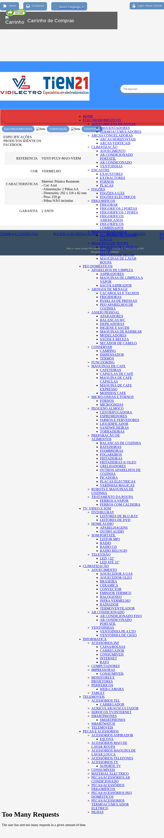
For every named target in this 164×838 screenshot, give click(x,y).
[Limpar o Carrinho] (101, 20)
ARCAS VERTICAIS (115, 143)
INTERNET (108, 658)
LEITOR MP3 (110, 539)
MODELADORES (113, 335)
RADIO (105, 543)
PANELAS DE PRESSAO (118, 301)
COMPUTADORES (105, 666)
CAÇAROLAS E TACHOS (119, 293)
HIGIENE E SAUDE (115, 328)
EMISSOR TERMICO (115, 593)
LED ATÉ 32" (110, 562)
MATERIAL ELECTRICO (110, 773)
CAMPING (108, 351)
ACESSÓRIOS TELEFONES (112, 758)
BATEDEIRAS (110, 447)
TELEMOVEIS (102, 727)
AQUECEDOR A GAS (116, 574)
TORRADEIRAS (112, 431)
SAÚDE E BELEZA (114, 339)
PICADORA (109, 477)
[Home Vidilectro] (44, 108)
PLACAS (106, 185)
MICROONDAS (111, 404)
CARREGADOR (112, 650)
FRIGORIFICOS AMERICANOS (112, 218)
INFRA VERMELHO (115, 600)
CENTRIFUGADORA (116, 412)
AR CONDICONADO (116, 162)
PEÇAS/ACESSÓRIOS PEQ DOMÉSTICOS (111, 794)
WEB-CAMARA (112, 689)
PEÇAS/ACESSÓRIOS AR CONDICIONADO (110, 779)
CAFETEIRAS (110, 370)
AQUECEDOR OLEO (116, 577)
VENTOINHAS (111, 166)
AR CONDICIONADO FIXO (121, 616)
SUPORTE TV (110, 766)
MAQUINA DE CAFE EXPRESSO (116, 387)
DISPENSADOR (112, 354)
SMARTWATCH (103, 723)
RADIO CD (108, 547)
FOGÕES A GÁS (112, 193)
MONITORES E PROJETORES (103, 679)
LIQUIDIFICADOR (114, 424)
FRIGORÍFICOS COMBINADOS (112, 226)
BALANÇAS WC (112, 320)
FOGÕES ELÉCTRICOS (118, 197)
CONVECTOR (111, 589)
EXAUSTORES (111, 174)
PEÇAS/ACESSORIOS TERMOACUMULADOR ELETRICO (110, 804)
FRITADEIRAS (111, 458)
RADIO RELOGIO (113, 550)
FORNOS (107, 181)
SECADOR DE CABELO (118, 343)
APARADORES (111, 316)
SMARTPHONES (112, 720)
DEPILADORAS (112, 324)
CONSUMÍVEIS (103, 770)
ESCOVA (107, 739)
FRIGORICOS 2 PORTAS (118, 208)
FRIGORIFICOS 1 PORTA (119, 212)
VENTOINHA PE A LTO (118, 631)
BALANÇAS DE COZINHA (120, 443)
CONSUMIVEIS (112, 654)
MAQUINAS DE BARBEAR (121, 331)
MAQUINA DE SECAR (117, 254)
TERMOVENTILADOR (117, 608)
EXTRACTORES (112, 178)
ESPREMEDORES (113, 416)
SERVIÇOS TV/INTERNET (111, 712)
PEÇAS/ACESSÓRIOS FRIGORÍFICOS (107, 787)
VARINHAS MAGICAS (117, 485)
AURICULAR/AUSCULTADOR (115, 708)
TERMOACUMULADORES (120, 131)
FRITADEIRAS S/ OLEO (118, 462)
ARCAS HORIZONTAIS (118, 139)
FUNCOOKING (103, 362)
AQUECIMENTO (113, 151)
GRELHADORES (113, 466)
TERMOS (107, 358)
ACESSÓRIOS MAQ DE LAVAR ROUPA (109, 745)
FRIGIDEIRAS (111, 297)
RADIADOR (109, 604)
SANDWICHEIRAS (114, 427)
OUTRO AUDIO (112, 531)
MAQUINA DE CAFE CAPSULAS (116, 379)
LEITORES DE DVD (115, 520)
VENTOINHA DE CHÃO (118, 635)
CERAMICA (109, 585)
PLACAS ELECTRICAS (117, 481)
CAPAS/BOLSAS (112, 647)
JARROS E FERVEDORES (119, 420)
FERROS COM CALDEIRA (120, 504)
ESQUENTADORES (115, 128)
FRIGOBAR (109, 205)
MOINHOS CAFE (113, 393)
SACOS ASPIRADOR (116, 285)
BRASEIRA (108, 581)
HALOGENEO (111, 597)
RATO (104, 662)
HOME (88, 116)
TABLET (98, 693)
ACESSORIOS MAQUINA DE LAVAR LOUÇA (113, 752)
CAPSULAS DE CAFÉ (116, 374)
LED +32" (107, 558)
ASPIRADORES (112, 274)
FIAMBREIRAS (111, 451)
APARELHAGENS (114, 527)
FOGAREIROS (111, 454)
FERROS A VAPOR (114, 501)
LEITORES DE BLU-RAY (119, 516)
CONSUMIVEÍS (112, 673)
